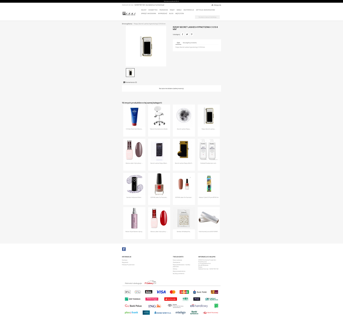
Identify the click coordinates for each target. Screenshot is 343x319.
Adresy (175, 269)
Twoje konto (178, 257)
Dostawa (124, 260)
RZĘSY (172, 10)
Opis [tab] (178, 43)
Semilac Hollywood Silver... (134, 197)
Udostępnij (182, 34)
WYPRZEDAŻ (162, 13)
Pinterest (191, 34)
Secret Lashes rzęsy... (184, 129)
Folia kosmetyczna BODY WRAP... (209, 231)
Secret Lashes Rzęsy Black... (159, 163)
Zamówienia (176, 262)
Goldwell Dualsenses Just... (208, 163)
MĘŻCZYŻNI (179, 13)
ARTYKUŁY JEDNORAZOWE (205, 10)
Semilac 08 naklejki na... (184, 231)
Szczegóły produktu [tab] (190, 43)
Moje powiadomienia (179, 271)
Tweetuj (187, 34)
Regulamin (125, 262)
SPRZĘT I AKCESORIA (148, 13)
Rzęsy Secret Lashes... (209, 129)
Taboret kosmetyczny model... (159, 129)
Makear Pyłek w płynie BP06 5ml (208, 197)
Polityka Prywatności (128, 265)
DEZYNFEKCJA (189, 10)
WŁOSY (143, 10)
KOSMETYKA (152, 10)
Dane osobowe (177, 260)
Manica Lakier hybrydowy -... (134, 163)
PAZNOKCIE (164, 10)
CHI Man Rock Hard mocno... (134, 129)
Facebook (124, 249)
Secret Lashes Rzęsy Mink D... (184, 163)
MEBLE (179, 10)
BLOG (171, 13)
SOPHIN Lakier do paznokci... (159, 197)
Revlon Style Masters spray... (134, 231)
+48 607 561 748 (139, 5)
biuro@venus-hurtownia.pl (155, 5)
